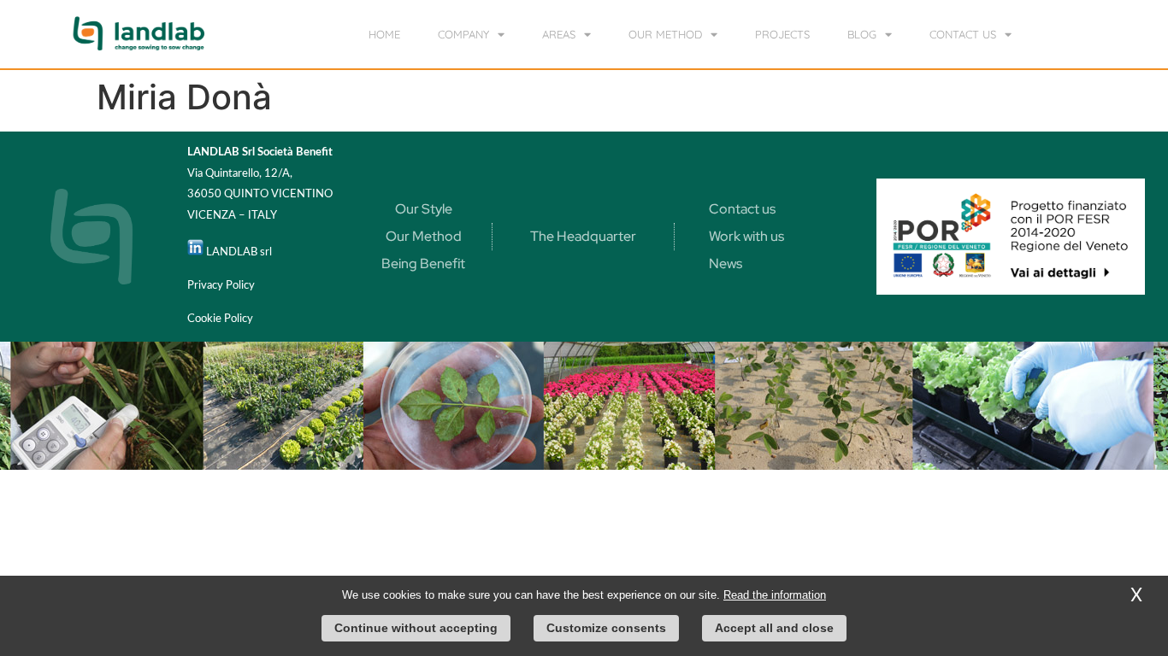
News (725, 263)
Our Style (423, 209)
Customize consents (606, 628)
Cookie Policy (220, 319)
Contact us (742, 209)
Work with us (746, 236)
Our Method (424, 236)
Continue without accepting (416, 628)
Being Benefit (423, 263)
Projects (782, 34)
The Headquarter (583, 236)
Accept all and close (774, 628)
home (384, 34)
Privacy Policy (221, 285)
